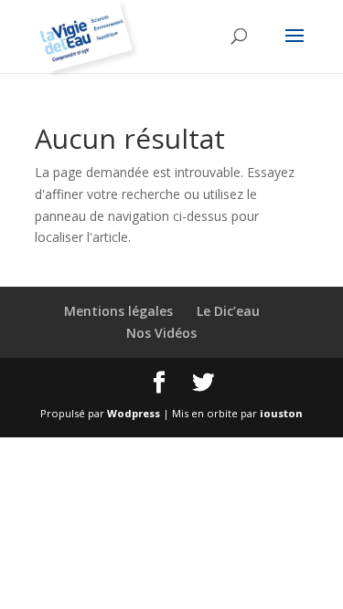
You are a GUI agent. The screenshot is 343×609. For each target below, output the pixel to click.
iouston (281, 413)
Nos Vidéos (161, 332)
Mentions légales (118, 311)
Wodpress (133, 413)
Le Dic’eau (228, 311)
